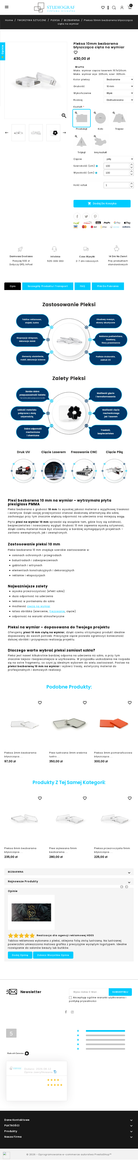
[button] (131, 164)
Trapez (119, 129)
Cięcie (77, 159)
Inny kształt (100, 152)
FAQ (82, 286)
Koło (100, 129)
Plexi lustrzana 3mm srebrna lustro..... (68, 754)
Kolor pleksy (81, 79)
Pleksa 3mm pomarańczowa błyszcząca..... (113, 754)
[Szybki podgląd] (27, 702)
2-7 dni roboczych (87, 261)
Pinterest (95, 216)
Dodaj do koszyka (102, 203)
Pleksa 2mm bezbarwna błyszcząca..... (20, 754)
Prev (121, 886)
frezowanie (57, 611)
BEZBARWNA (16, 871)
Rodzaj (78, 100)
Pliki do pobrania (108, 286)
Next (126, 886)
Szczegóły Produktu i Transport (48, 286)
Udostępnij (77, 216)
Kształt (78, 106)
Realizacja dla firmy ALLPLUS (57, 936)
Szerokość (84, 166)
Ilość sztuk (80, 185)
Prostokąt (81, 129)
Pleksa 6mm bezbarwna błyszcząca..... (20, 850)
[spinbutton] (119, 166)
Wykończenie (82, 93)
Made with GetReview (53, 1156)
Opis (12, 286)
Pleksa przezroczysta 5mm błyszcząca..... (112, 850)
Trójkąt (82, 152)
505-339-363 (55, 261)
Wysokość (83, 172)
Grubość (79, 86)
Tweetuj (86, 216)
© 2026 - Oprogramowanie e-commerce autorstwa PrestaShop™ (69, 1154)
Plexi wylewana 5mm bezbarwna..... (63, 850)
